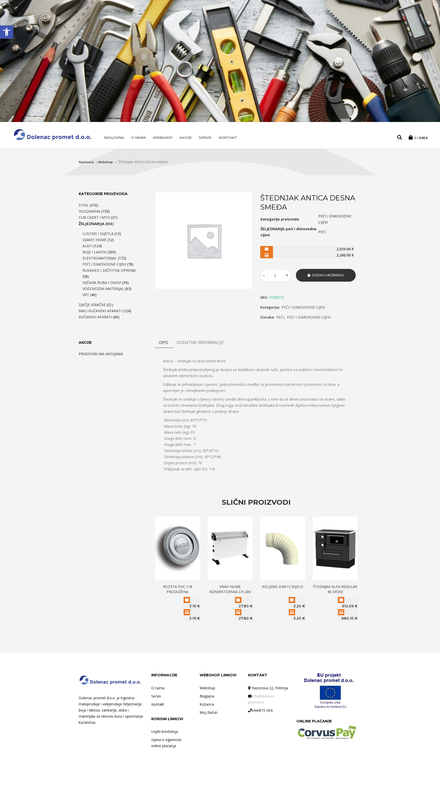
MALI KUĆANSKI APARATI (100, 310)
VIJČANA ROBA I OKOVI (101, 282)
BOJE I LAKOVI (94, 252)
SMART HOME (94, 239)
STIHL (84, 205)
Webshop (162, 137)
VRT (85, 294)
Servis (205, 137)
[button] (6, 32)
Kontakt (228, 137)
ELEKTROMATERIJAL (99, 258)
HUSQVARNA (89, 211)
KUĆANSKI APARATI (95, 316)
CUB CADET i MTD (94, 217)
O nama (138, 137)
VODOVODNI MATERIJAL (103, 288)
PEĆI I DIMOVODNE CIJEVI (303, 307)
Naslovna (114, 137)
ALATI (87, 245)
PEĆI (280, 317)
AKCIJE (186, 137)
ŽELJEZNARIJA (91, 223)
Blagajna (207, 696)
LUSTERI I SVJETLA (98, 233)
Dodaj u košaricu (328, 275)
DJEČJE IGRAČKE (92, 304)
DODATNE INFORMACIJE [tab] (200, 342)
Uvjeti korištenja (164, 731)
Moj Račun (208, 712)
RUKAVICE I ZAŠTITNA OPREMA (109, 270)
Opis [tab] (163, 342)
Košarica (207, 704)
